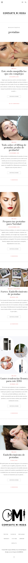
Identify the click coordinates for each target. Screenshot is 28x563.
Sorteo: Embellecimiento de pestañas (14, 293)
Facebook (13, 534)
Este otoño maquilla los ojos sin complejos (14, 72)
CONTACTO (14, 543)
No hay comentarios (14, 103)
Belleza (14, 68)
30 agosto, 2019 (14, 76)
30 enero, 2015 (14, 384)
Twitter (6, 534)
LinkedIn (21, 538)
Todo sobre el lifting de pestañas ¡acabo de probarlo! (14, 148)
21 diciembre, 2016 (14, 153)
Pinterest (6, 538)
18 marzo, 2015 (14, 297)
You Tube (14, 538)
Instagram (21, 534)
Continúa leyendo (14, 96)
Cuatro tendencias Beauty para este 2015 (14, 380)
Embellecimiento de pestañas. (14, 456)
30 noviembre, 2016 (14, 227)
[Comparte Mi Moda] (14, 13)
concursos (16, 288)
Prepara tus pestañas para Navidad (14, 223)
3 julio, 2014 (14, 460)
